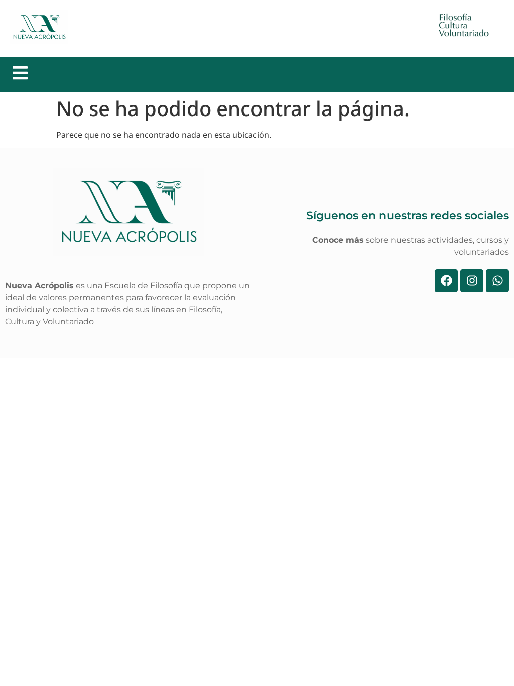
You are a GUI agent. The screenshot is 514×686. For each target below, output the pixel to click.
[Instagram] (471, 280)
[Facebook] (446, 280)
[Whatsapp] (497, 280)
